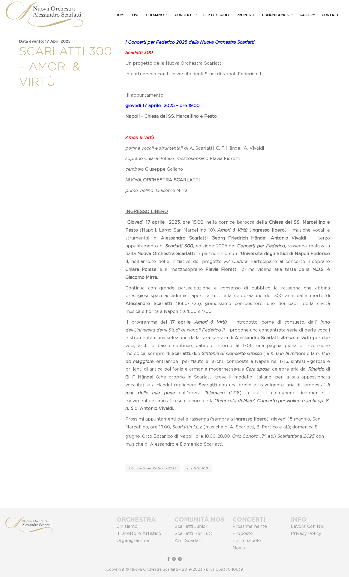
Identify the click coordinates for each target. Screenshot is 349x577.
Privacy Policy (306, 533)
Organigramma (132, 540)
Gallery (307, 15)
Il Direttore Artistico (138, 533)
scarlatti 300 (197, 468)
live (136, 15)
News (239, 548)
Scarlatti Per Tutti (193, 533)
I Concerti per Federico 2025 (152, 468)
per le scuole (216, 15)
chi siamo (155, 15)
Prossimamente (250, 526)
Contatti (330, 15)
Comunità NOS (275, 15)
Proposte (246, 15)
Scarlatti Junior (190, 526)
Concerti (183, 15)
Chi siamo (126, 526)
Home (121, 15)
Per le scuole (247, 540)
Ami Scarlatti (188, 540)
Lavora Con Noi (307, 526)
